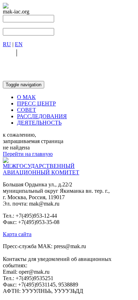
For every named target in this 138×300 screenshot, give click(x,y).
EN (19, 44)
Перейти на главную (28, 154)
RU (7, 44)
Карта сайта (17, 234)
